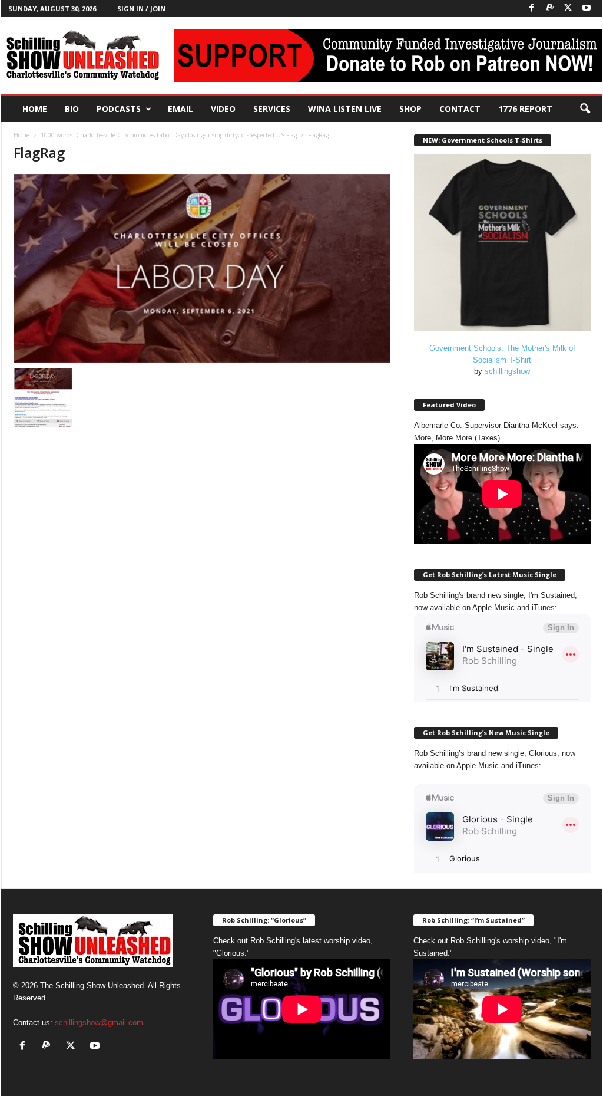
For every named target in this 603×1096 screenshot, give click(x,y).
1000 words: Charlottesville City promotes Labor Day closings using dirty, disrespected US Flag (169, 135)
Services (271, 108)
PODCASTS (119, 108)
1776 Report (525, 108)
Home (34, 108)
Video (223, 108)
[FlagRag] (202, 268)
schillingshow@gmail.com (99, 1022)
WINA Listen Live (345, 108)
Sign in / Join (141, 8)
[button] (585, 109)
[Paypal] (550, 8)
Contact (460, 108)
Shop (410, 108)
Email (180, 108)
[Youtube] (586, 8)
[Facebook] (532, 8)
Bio (72, 108)
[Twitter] (568, 8)
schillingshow (507, 371)
